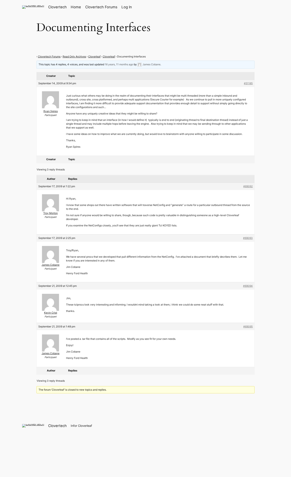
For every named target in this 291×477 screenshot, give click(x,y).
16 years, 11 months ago (119, 64)
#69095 (248, 326)
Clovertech (57, 7)
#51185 (248, 83)
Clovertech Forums (49, 56)
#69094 (248, 285)
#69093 (248, 238)
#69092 (248, 186)
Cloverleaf (94, 56)
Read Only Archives (74, 56)
